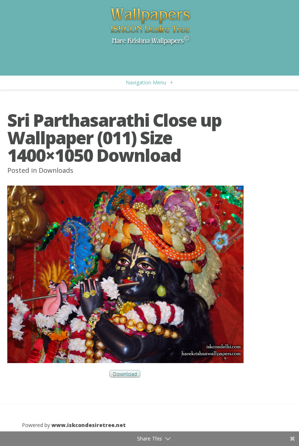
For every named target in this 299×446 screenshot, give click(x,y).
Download (125, 373)
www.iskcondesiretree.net (88, 425)
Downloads (56, 170)
